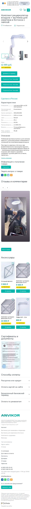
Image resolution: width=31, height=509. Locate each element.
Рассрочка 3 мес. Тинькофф (10, 79)
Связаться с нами (24, 3)
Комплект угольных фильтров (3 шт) (22, 281)
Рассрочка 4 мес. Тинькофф (10, 84)
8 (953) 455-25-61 (12, 3)
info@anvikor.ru (6, 476)
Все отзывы (6, 249)
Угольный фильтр (6, 281)
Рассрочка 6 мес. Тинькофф (10, 90)
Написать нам (6, 487)
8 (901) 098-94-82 (13, 5)
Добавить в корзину (9, 73)
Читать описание (6, 158)
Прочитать (6, 167)
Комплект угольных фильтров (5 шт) (7, 317)
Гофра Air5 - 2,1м (21, 317)
